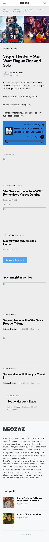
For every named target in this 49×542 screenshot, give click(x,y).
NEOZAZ (23, 535)
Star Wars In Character (13, 186)
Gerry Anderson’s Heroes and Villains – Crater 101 (29, 499)
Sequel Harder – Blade (21, 401)
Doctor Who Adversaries (14, 235)
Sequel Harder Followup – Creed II (24, 375)
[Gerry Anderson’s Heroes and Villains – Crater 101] (8, 502)
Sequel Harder (11, 48)
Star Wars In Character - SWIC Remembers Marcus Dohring (23, 192)
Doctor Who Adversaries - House (20, 242)
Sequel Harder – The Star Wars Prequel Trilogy (23, 321)
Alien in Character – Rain (29, 514)
